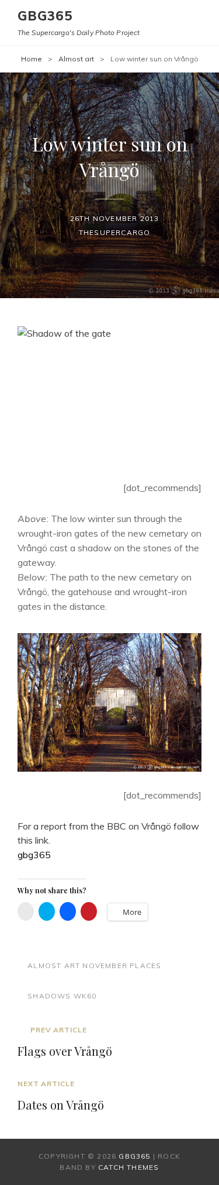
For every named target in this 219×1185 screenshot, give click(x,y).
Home (31, 58)
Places (145, 965)
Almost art (76, 58)
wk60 (85, 995)
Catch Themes (128, 1167)
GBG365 (46, 16)
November (104, 965)
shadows (49, 995)
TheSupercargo (115, 232)
